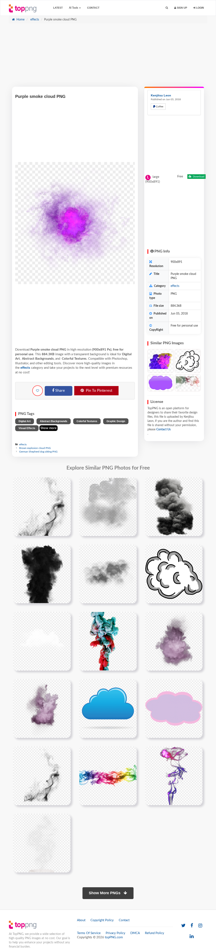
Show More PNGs (105, 893)
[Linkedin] (192, 936)
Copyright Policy (102, 920)
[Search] (166, 8)
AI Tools (74, 8)
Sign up (181, 7)
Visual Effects (27, 428)
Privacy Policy (115, 933)
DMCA (135, 933)
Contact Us (163, 429)
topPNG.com (114, 937)
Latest (58, 7)
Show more (48, 428)
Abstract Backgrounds (53, 421)
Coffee (159, 106)
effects (34, 19)
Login (200, 7)
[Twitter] (183, 925)
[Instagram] (200, 925)
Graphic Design (116, 421)
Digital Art (25, 421)
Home (20, 19)
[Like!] (37, 390)
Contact (93, 7)
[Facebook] (191, 925)
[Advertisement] (108, 57)
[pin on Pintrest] (65, 482)
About (81, 920)
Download (198, 176)
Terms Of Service (89, 933)
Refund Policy (154, 933)
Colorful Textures (87, 421)
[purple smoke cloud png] (173, 641)
